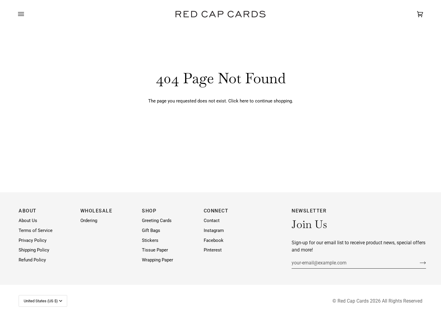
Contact (212, 220)
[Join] (418, 263)
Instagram (214, 230)
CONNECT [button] (216, 211)
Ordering (88, 220)
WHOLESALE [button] (96, 211)
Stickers (150, 240)
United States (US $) (41, 301)
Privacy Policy (32, 240)
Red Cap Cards (353, 301)
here (244, 101)
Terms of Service (35, 230)
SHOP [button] (149, 211)
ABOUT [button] (28, 211)
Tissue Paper (155, 250)
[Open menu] (27, 14)
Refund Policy (32, 260)
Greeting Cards (157, 220)
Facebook (214, 240)
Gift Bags (151, 230)
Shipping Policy (34, 250)
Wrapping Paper (157, 260)
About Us (28, 220)
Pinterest (213, 250)
